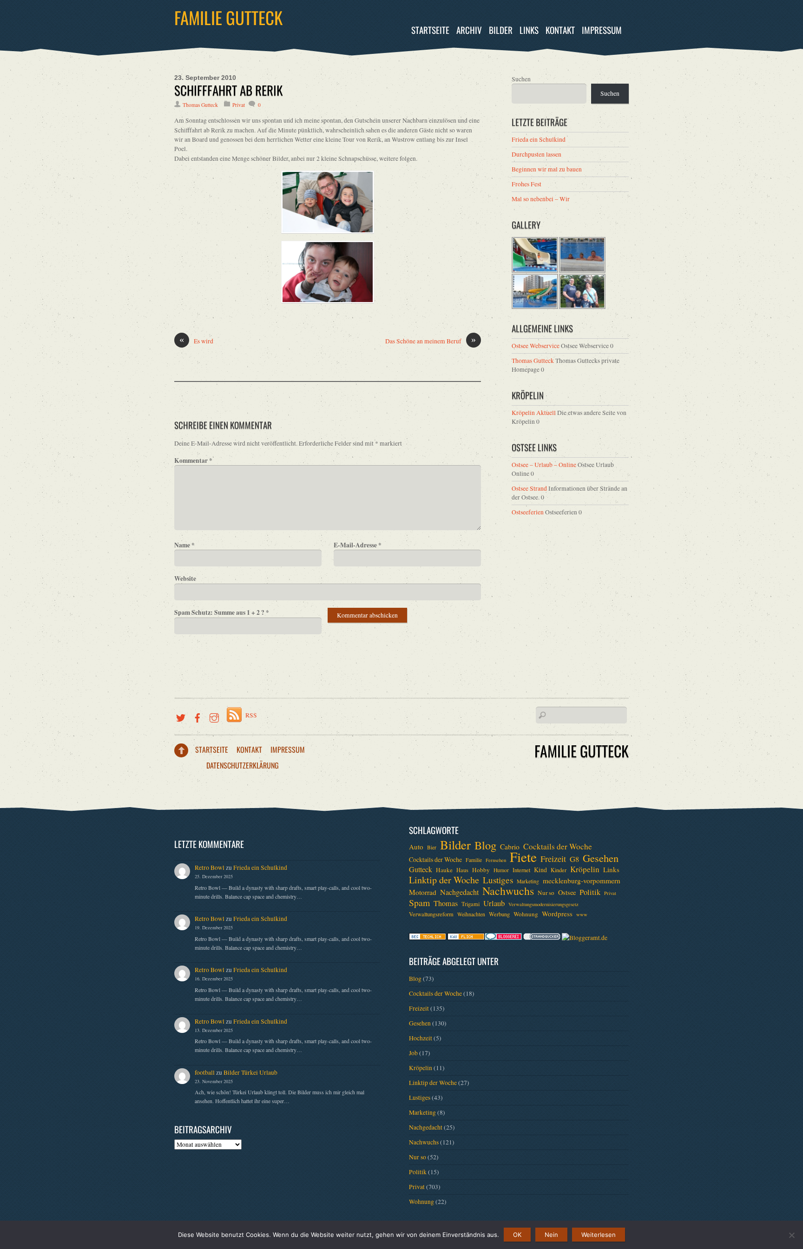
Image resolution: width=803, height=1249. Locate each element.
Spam (419, 902)
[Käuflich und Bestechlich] (427, 937)
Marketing (528, 881)
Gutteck (420, 869)
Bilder (501, 30)
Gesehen (601, 857)
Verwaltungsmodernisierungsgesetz (543, 904)
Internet (521, 870)
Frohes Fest (526, 184)
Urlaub (494, 903)
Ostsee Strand (529, 488)
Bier (431, 847)
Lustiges (498, 880)
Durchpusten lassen (536, 154)
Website (185, 578)
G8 (574, 859)
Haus (462, 870)
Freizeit (553, 858)
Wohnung (525, 914)
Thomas (446, 903)
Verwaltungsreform (431, 914)
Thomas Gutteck (200, 104)
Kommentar (193, 460)
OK (517, 1234)
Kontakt (560, 30)
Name (184, 545)
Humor (501, 870)
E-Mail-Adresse (358, 545)
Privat (238, 104)
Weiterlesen (598, 1234)
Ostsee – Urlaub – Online (544, 464)
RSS (251, 715)
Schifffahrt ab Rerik (228, 90)
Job (413, 1053)
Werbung (499, 914)
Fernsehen (496, 860)
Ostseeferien (528, 512)
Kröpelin (584, 869)
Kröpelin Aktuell (534, 412)
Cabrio (510, 846)
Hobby (481, 870)
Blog (485, 845)
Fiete (523, 856)
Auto (416, 846)
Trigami (470, 903)
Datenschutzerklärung (242, 765)
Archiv (469, 30)
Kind (540, 869)
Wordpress (557, 913)
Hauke (444, 870)
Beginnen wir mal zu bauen (547, 169)
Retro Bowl (209, 867)
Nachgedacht (459, 892)
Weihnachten (471, 914)
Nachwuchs (508, 890)
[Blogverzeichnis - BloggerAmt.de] (584, 937)
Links (529, 30)
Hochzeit (420, 1038)
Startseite (430, 30)
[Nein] (791, 1235)
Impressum (602, 30)
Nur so (546, 892)
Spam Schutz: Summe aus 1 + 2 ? (221, 612)
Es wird (196, 340)
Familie (474, 859)
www (581, 914)
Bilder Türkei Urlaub (250, 1072)
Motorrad (422, 892)
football (205, 1072)
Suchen (521, 79)
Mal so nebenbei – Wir (541, 199)
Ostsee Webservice (535, 346)
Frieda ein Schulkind (539, 139)
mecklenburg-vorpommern (581, 880)
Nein (551, 1234)
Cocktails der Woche (557, 846)
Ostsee (567, 892)
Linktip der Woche (444, 880)
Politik (589, 892)
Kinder (558, 870)
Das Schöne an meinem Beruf (430, 340)
